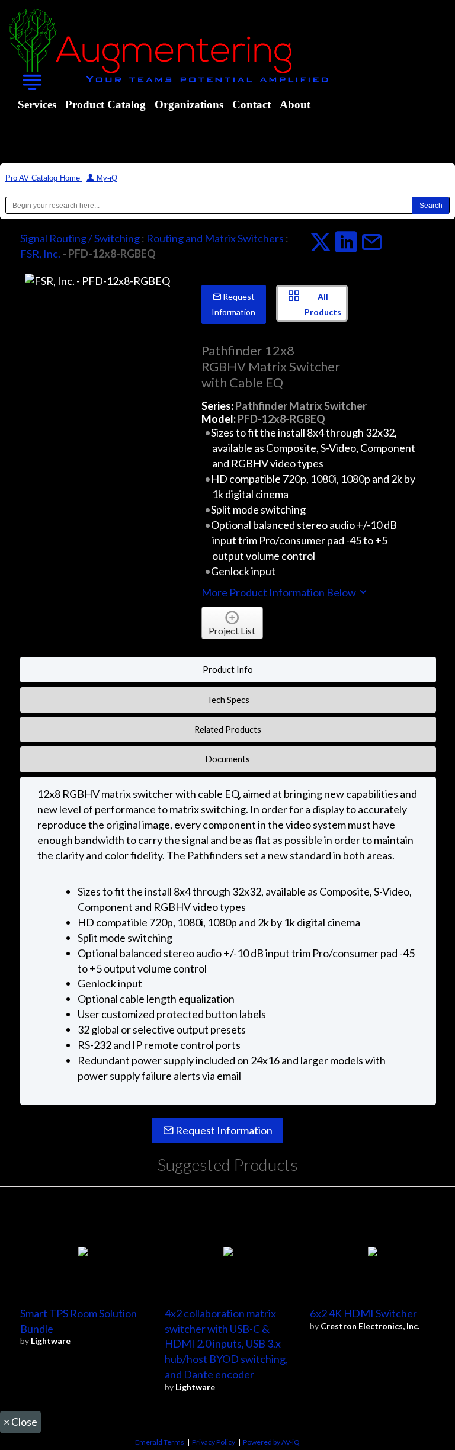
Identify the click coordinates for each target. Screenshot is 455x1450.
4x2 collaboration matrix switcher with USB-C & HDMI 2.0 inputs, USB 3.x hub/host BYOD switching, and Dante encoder (226, 1344)
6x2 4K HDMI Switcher (363, 1313)
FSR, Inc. (40, 253)
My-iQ (105, 178)
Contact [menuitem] (251, 104)
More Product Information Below (279, 592)
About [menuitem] (295, 104)
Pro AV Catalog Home (43, 178)
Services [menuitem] (37, 104)
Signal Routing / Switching (80, 238)
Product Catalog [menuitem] (105, 104)
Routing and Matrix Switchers (215, 238)
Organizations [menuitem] (189, 104)
